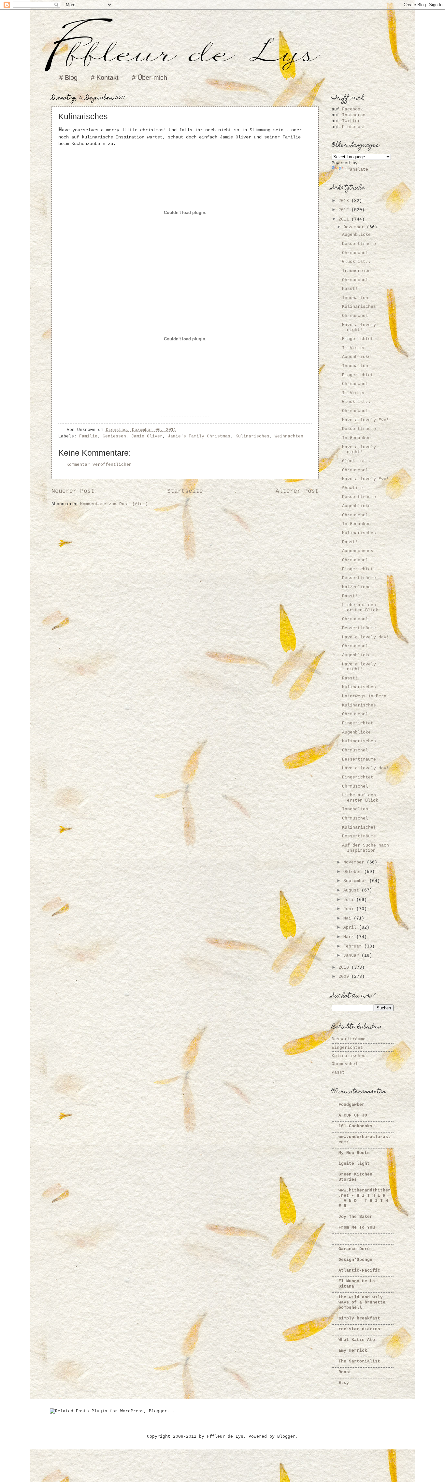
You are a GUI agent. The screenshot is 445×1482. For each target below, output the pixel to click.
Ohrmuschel (355, 252)
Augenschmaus (357, 551)
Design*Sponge (355, 1259)
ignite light (354, 1163)
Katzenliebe (356, 587)
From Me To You (356, 1227)
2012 (345, 209)
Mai (348, 918)
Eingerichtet (357, 338)
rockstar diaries (359, 1329)
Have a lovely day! (365, 637)
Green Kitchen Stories (355, 1177)
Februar (353, 946)
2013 (345, 200)
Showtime (352, 488)
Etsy (343, 1382)
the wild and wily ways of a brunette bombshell (361, 1302)
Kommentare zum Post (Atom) (114, 504)
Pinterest (354, 126)
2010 (345, 967)
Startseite (185, 491)
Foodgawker (351, 1104)
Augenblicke (356, 234)
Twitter (351, 121)
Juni (349, 908)
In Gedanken (356, 437)
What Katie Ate (356, 1339)
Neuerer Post (72, 491)
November (355, 862)
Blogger (286, 1436)
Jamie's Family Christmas (199, 436)
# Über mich (149, 77)
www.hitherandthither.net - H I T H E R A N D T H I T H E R (364, 1198)
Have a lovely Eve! (365, 420)
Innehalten (355, 297)
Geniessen (114, 436)
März (349, 936)
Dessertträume (359, 243)
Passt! (350, 288)
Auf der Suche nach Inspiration (365, 848)
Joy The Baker (355, 1216)
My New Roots (354, 1152)
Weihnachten (289, 436)
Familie (88, 436)
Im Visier (354, 348)
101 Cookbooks (355, 1126)
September (356, 880)
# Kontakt (105, 77)
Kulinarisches (252, 436)
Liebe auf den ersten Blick (360, 607)
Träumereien (356, 270)
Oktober (353, 871)
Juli (349, 899)
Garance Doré (354, 1249)
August (352, 890)
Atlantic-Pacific (359, 1270)
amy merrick (352, 1350)
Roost (345, 1372)
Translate (356, 169)
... (342, 1238)
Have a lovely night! (359, 327)
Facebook (352, 109)
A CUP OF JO (352, 1115)
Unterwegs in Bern (364, 696)
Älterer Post (297, 491)
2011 (345, 219)
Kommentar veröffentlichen (99, 464)
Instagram (354, 115)
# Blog (68, 77)
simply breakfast (359, 1318)
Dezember (355, 227)
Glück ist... (357, 261)
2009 (345, 976)
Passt (338, 1072)
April (351, 927)
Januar (352, 955)
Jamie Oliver (147, 436)
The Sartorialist (359, 1361)
